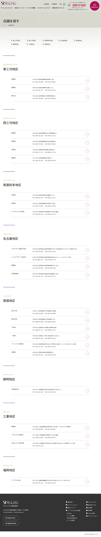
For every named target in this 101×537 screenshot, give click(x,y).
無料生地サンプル (57, 8)
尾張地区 (79, 40)
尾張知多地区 (49, 40)
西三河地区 (32, 40)
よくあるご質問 (91, 513)
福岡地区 (47, 44)
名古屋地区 (63, 40)
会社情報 (46, 4)
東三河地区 (16, 40)
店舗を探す (70, 502)
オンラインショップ (43, 8)
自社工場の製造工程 (72, 518)
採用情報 (54, 4)
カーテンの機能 (70, 515)
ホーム (4, 25)
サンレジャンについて (72, 505)
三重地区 (31, 44)
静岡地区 (16, 44)
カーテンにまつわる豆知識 (73, 510)
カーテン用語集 (70, 520)
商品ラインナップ (19, 8)
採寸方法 (69, 513)
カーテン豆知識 (31, 8)
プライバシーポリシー (93, 516)
